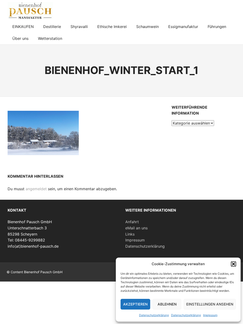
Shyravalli (79, 26)
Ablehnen (167, 304)
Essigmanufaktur (183, 26)
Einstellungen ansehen (209, 304)
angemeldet (36, 188)
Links (130, 234)
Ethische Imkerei (112, 26)
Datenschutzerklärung (154, 315)
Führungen (217, 26)
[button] (233, 264)
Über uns (20, 38)
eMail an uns (136, 228)
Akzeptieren (135, 304)
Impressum (210, 315)
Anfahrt (132, 221)
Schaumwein (147, 26)
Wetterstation (50, 38)
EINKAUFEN (23, 26)
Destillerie (52, 26)
